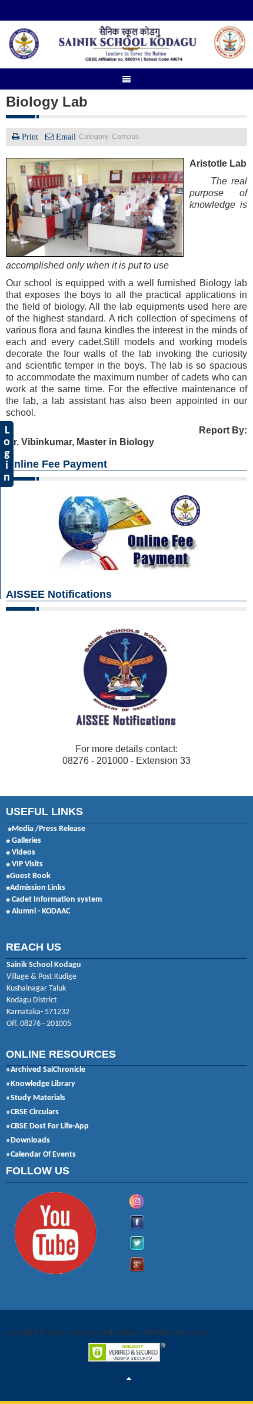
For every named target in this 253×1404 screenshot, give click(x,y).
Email (65, 137)
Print (30, 137)
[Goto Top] (128, 1379)
